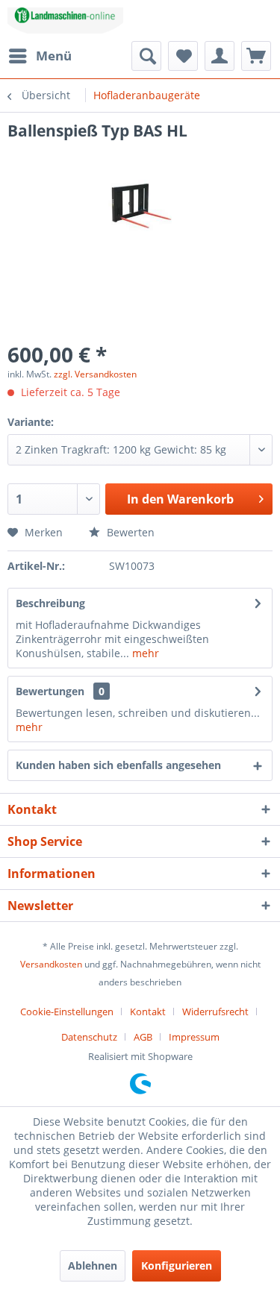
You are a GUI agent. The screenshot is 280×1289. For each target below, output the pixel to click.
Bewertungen (50, 691)
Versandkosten (51, 964)
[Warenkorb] (256, 56)
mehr (144, 653)
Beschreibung (50, 603)
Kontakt (148, 1011)
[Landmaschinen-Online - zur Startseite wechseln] (65, 20)
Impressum (194, 1037)
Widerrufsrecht (215, 1011)
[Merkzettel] (183, 56)
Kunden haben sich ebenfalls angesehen (118, 765)
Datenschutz (89, 1037)
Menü (54, 55)
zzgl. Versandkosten (95, 374)
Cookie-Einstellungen (66, 1011)
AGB (143, 1037)
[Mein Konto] (219, 56)
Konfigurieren (176, 1265)
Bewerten (129, 532)
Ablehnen (92, 1265)
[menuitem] (39, 56)
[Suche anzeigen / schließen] (146, 56)
